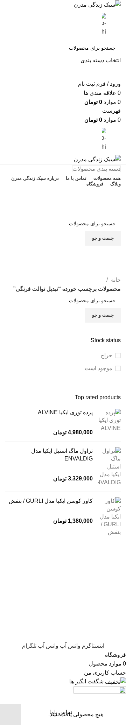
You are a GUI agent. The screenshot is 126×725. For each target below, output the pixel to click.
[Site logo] (97, 4)
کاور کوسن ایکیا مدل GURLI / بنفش (51, 501)
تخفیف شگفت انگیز (63, 208)
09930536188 (63, 194)
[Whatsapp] (108, 258)
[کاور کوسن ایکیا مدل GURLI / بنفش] (109, 516)
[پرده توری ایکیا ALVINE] (109, 422)
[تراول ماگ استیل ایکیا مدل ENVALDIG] (109, 466)
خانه (115, 280)
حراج (106, 355)
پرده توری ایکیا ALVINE (65, 412)
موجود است (98, 368)
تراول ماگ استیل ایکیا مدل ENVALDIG (62, 455)
